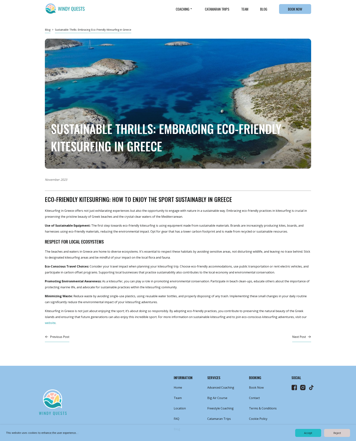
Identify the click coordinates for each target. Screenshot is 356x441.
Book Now (295, 9)
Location (180, 408)
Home (178, 387)
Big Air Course (217, 398)
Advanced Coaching (220, 387)
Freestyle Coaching (220, 408)
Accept (308, 433)
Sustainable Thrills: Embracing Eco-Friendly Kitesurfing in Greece (93, 29)
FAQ (176, 419)
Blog (263, 9)
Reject (337, 433)
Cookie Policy (258, 419)
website (50, 323)
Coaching (182, 9)
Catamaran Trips (217, 9)
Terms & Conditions (263, 408)
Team (244, 9)
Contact (254, 398)
